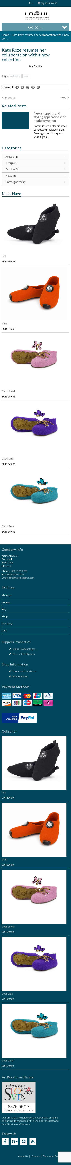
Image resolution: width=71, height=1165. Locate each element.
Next (63, 97)
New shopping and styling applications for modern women (50, 116)
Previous (9, 97)
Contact (6, 602)
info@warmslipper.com (21, 577)
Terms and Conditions (25, 671)
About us (7, 595)
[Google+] (14, 1141)
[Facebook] (5, 1141)
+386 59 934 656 (15, 574)
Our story (7, 623)
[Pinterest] (23, 1141)
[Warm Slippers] (36, 15)
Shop (5, 616)
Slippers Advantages (24, 648)
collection (15, 76)
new (26, 76)
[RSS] (32, 1141)
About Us (23, 1156)
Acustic (9, 156)
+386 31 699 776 (18, 571)
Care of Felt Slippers (24, 654)
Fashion (10, 169)
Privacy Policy (20, 676)
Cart (4, 630)
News (8, 175)
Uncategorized (14, 182)
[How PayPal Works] (19, 717)
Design (9, 163)
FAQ (4, 609)
